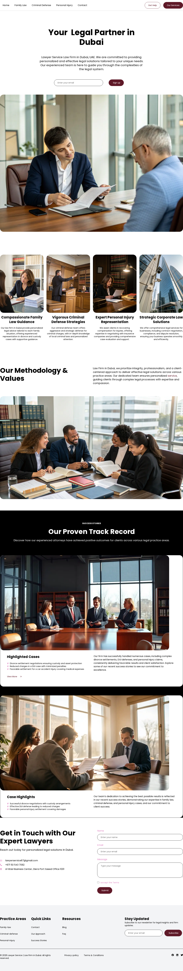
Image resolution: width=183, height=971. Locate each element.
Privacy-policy (71, 955)
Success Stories (39, 940)
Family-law (5, 927)
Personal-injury (7, 940)
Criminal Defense (41, 5)
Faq (64, 933)
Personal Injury (64, 5)
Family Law (20, 5)
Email (100, 845)
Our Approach (38, 933)
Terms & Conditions (94, 955)
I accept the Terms (109, 882)
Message (102, 859)
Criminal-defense (9, 933)
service (172, 375)
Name (100, 830)
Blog (64, 927)
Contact (82, 5)
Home (6, 5)
